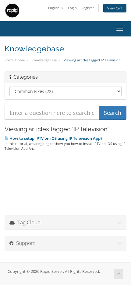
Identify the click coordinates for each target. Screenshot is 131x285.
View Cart (114, 8)
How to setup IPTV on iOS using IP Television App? (55, 138)
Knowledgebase (44, 60)
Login (72, 7)
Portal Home (15, 60)
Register (87, 7)
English (54, 7)
